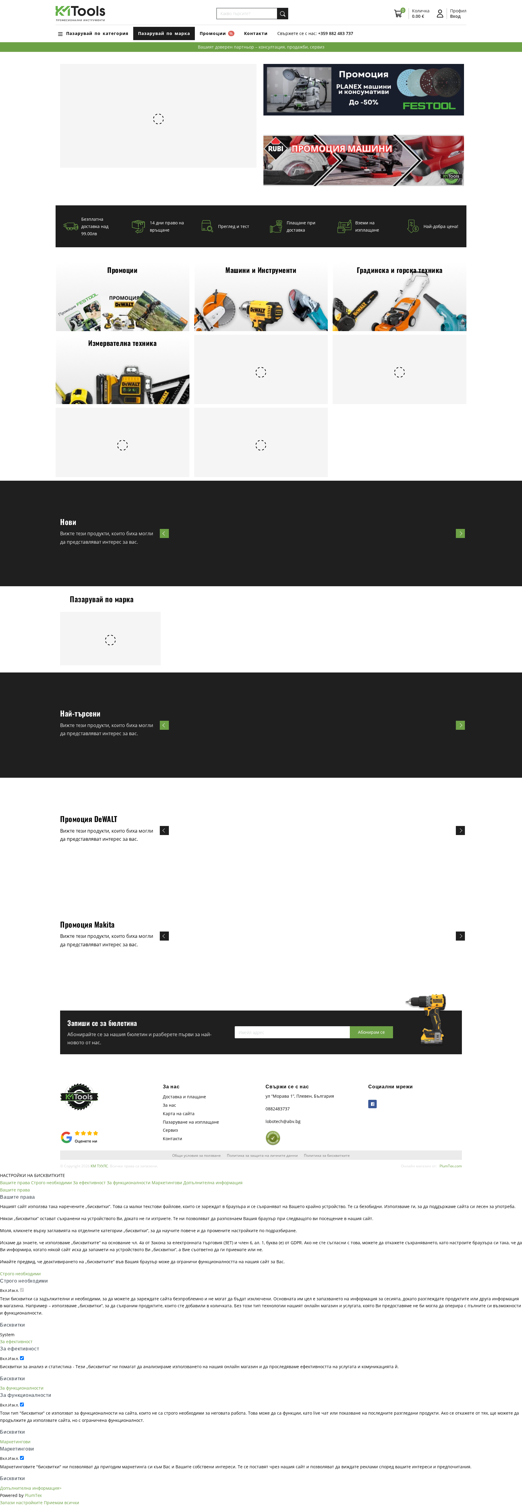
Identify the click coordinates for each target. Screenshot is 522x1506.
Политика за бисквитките (327, 1155)
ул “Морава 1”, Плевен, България (300, 1096)
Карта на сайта (179, 1113)
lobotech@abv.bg (283, 1121)
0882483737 (278, 1109)
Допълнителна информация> (31, 1488)
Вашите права (15, 1182)
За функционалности (128, 1182)
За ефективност (89, 1182)
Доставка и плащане (184, 1096)
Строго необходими (51, 1182)
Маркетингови (167, 1182)
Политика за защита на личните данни (262, 1155)
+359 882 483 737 (335, 33)
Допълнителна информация (213, 1182)
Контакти (256, 33)
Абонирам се (371, 1032)
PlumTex (33, 1495)
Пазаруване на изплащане (191, 1122)
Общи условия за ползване (196, 1155)
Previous (164, 533)
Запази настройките (21, 1502)
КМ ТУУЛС (99, 1165)
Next (460, 533)
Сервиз (170, 1130)
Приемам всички (61, 1502)
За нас (169, 1105)
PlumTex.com (451, 1165)
